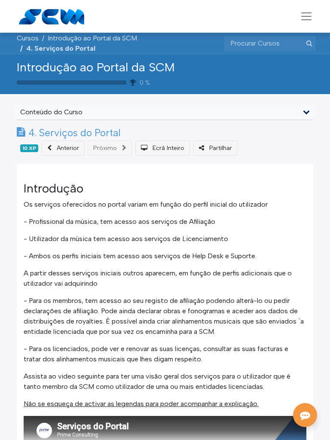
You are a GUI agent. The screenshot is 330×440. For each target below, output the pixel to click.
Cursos (28, 38)
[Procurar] (308, 43)
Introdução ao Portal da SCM (96, 67)
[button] (63, 148)
